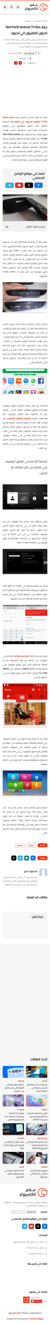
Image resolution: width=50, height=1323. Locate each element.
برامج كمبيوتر (42, 1138)
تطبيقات (44, 1109)
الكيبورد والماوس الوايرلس (19, 418)
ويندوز (21, 1166)
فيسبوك (21, 1080)
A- (16, 63)
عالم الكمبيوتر (14, 1313)
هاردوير (19, 845)
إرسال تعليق (37, 917)
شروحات (27, 21)
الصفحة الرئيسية (40, 21)
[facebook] (38, 185)
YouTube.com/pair (21, 656)
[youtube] (19, 185)
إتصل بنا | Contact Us (34, 1248)
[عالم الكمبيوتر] (36, 7)
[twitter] (29, 185)
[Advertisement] (25, 93)
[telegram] (9, 185)
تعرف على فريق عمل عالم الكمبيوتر (28, 1242)
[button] (33, 858)
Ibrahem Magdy (36, 1319)
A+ (20, 63)
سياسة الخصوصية (36, 1253)
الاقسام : (43, 1212)
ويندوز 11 (20, 1109)
